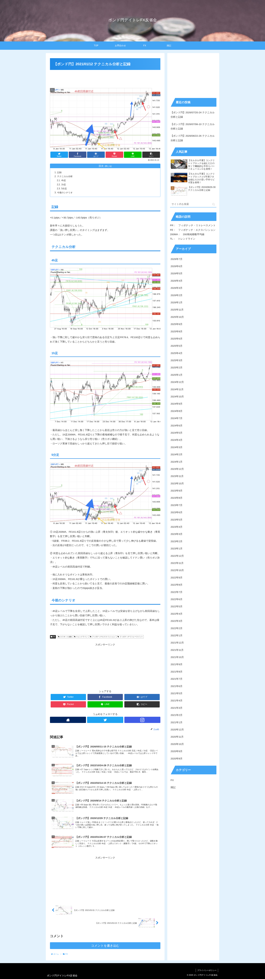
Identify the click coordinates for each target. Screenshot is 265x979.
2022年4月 (176, 614)
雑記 (173, 787)
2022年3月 (176, 621)
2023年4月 (176, 527)
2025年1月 (176, 375)
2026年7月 (176, 259)
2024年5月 (176, 433)
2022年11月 (177, 563)
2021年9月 (176, 664)
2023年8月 (176, 498)
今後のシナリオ (65, 192)
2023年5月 (176, 519)
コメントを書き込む (105, 945)
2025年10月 (177, 317)
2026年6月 (176, 266)
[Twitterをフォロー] (105, 720)
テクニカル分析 (65, 176)
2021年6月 (176, 686)
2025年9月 (176, 324)
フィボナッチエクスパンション (103, 637)
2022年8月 (176, 585)
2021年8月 (176, 671)
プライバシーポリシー (207, 970)
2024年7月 (176, 418)
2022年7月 (176, 592)
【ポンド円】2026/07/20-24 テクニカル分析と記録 (193, 114)
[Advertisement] (105, 78)
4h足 (63, 180)
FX (54, 637)
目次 (101, 166)
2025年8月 (176, 331)
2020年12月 (177, 729)
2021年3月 (176, 708)
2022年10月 (177, 570)
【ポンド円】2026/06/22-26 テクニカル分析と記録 (193, 138)
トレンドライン (82, 637)
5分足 (64, 188)
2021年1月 (176, 722)
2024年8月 (176, 411)
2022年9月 (176, 577)
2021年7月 (176, 679)
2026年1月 (176, 302)
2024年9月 (176, 404)
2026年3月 (176, 288)
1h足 (63, 184)
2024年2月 (176, 454)
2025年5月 (176, 346)
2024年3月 (176, 447)
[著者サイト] (68, 720)
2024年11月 (177, 389)
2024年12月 (177, 382)
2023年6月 (176, 512)
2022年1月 (176, 635)
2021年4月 (176, 700)
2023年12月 (177, 469)
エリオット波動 (66, 637)
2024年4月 (176, 440)
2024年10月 (177, 396)
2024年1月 (176, 461)
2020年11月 (177, 737)
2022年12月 (177, 556)
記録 (59, 172)
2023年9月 (176, 490)
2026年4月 (176, 281)
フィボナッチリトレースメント (131, 637)
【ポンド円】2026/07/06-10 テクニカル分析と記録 (193, 126)
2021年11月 (177, 650)
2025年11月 (177, 309)
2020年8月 (176, 758)
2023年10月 (177, 483)
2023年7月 (176, 505)
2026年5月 (176, 273)
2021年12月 (177, 642)
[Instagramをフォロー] (142, 720)
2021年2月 (176, 715)
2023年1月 (176, 548)
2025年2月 (176, 367)
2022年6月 (176, 599)
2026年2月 (176, 295)
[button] (213, 204)
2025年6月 (176, 338)
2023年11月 (177, 476)
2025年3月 (176, 360)
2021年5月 (176, 693)
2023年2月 (176, 541)
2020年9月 (176, 751)
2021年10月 (177, 657)
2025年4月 (176, 353)
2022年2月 (176, 628)
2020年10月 (177, 744)
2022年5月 (176, 606)
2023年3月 (176, 534)
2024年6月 (176, 425)
